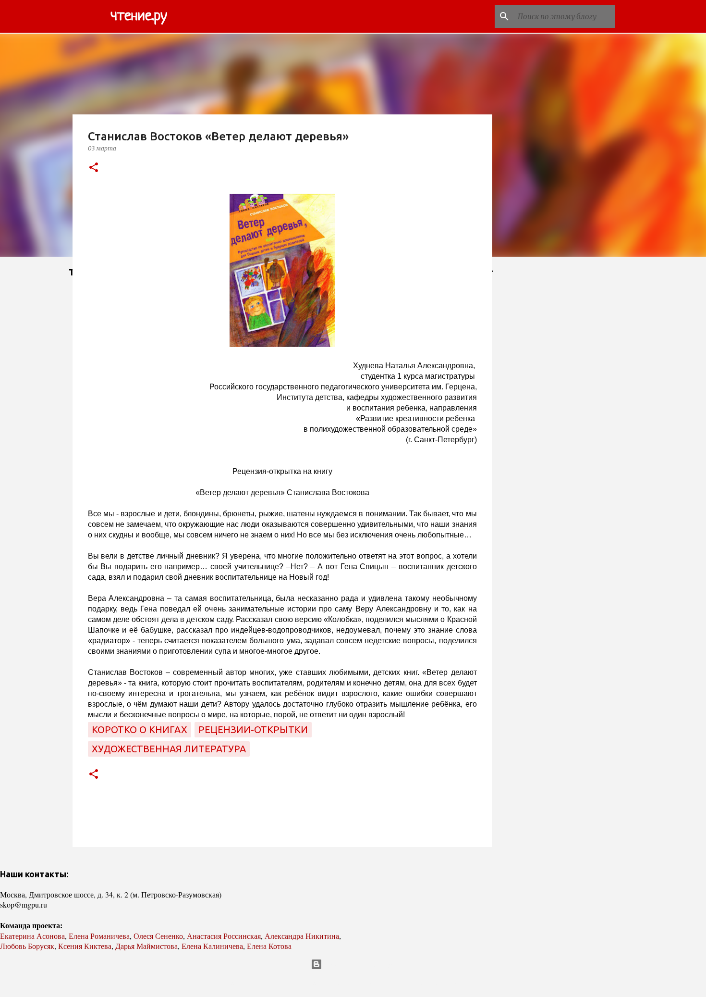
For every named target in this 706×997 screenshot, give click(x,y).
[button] (93, 168)
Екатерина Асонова (32, 936)
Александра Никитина (302, 936)
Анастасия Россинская (224, 936)
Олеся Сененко (158, 936)
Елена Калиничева (212, 946)
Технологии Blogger (359, 964)
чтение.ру (138, 16)
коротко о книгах (139, 729)
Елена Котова (269, 946)
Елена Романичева (99, 936)
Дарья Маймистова (146, 946)
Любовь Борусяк (27, 946)
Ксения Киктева (84, 946)
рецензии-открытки (253, 729)
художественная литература (169, 748)
